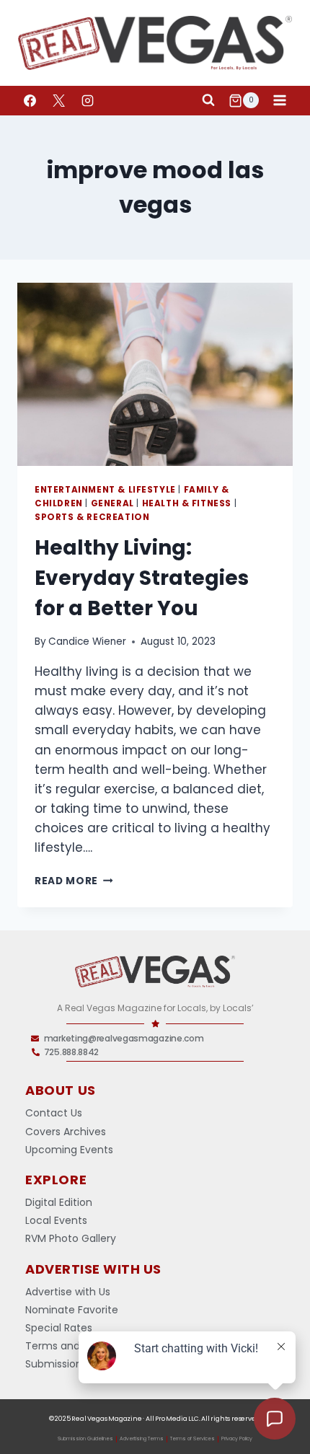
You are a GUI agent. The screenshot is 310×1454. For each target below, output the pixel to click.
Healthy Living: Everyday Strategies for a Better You (142, 578)
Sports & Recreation (92, 517)
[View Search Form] (208, 100)
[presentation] (155, 375)
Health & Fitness (187, 503)
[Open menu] (279, 100)
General (112, 503)
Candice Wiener (87, 641)
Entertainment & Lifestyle (105, 489)
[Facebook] (29, 100)
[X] (58, 100)
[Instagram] (87, 100)
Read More (74, 881)
